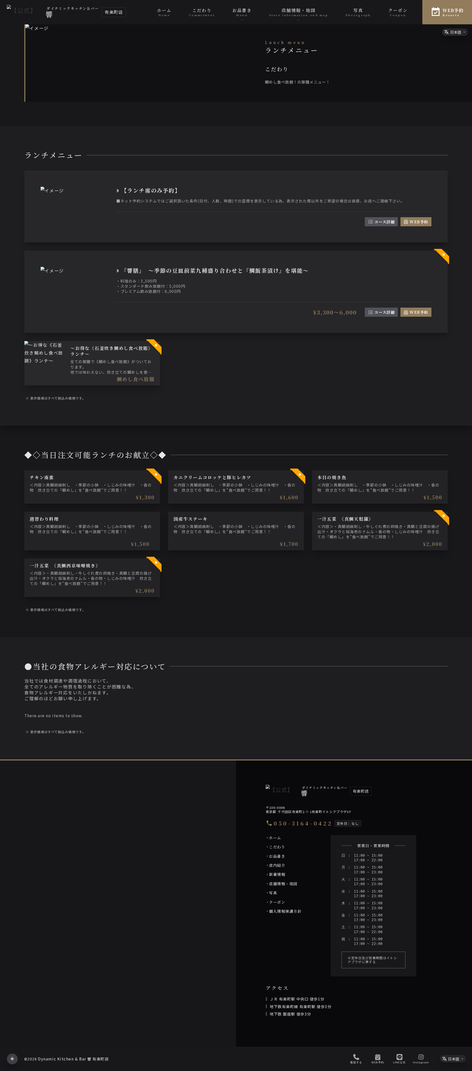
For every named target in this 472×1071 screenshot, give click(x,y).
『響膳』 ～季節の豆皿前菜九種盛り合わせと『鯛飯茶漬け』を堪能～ (215, 270)
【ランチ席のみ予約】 (151, 190)
